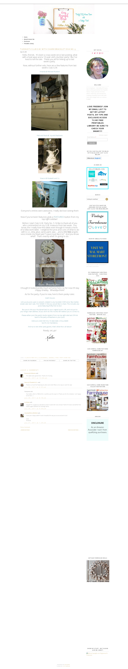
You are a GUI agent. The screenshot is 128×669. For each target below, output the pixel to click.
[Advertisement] (97, 470)
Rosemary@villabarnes (30, 373)
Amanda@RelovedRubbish (31, 413)
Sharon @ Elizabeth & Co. (31, 382)
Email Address (91, 137)
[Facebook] (92, 53)
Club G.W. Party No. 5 (31, 357)
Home (25, 37)
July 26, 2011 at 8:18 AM (35, 398)
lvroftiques (27, 402)
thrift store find (64, 357)
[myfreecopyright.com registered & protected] (97, 655)
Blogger (67, 664)
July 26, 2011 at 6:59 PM (35, 408)
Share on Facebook (29, 360)
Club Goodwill (43, 357)
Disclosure (27, 41)
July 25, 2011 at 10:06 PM (35, 378)
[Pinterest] (97, 53)
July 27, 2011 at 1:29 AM (35, 423)
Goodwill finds (54, 357)
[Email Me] (102, 53)
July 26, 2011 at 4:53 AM (35, 387)
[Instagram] (100, 53)
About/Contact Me (29, 39)
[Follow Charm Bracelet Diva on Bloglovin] (94, 159)
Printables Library (29, 43)
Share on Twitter (69, 360)
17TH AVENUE (66, 666)
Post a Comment (25, 427)
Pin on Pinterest (50, 360)
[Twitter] (95, 53)
